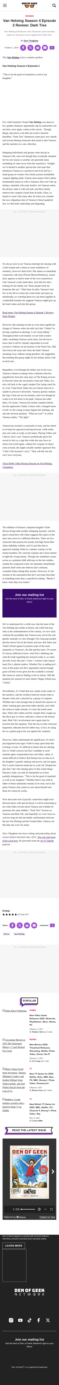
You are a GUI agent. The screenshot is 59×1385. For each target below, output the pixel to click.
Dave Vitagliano (31, 41)
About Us (29, 1300)
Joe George (36, 1061)
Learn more (13, 1245)
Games (32, 1010)
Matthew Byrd (37, 1032)
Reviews (29, 16)
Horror (6, 934)
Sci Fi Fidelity (47, 840)
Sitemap (29, 1373)
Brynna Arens (37, 1090)
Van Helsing (19, 934)
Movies (32, 1039)
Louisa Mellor (37, 1121)
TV (30, 1069)
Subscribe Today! (29, 1307)
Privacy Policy (29, 1370)
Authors (29, 1304)
